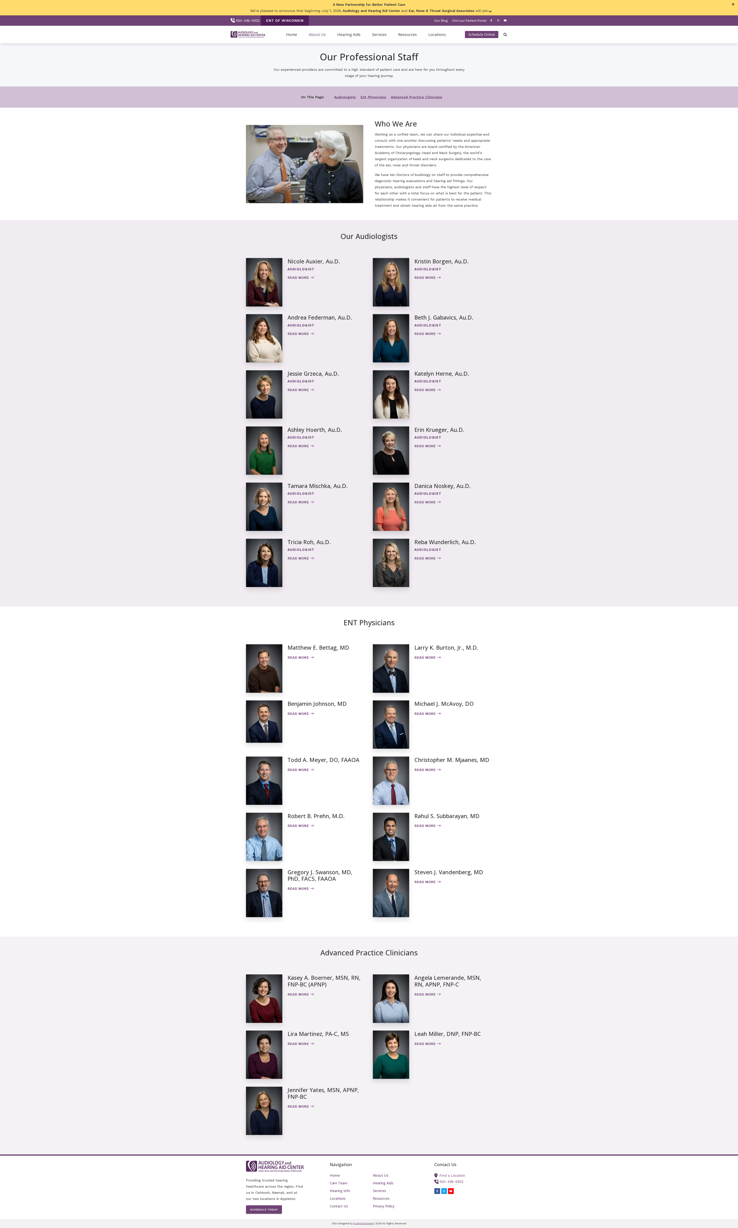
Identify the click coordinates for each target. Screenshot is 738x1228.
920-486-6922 (248, 20)
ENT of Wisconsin (285, 20)
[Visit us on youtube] (505, 20)
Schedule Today (264, 1209)
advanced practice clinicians (416, 97)
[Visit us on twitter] (498, 20)
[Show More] (490, 11)
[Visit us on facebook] (491, 20)
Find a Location (452, 1175)
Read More (298, 278)
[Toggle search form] (505, 34)
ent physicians (373, 97)
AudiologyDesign (363, 1223)
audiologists (345, 97)
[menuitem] (441, 20)
